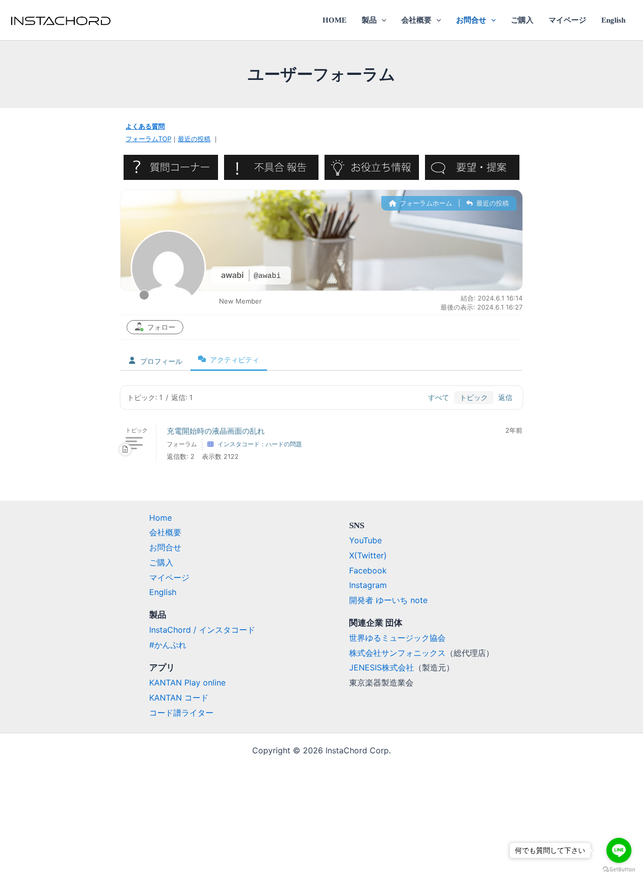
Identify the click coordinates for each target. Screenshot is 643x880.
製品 (369, 20)
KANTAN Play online (187, 682)
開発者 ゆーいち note (388, 600)
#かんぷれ (167, 645)
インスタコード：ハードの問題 (260, 444)
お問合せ (471, 20)
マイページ (567, 20)
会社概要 (416, 20)
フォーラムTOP (148, 139)
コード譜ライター (181, 713)
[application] (381, 20)
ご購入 (522, 20)
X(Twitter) (368, 555)
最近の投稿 (194, 139)
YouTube (365, 540)
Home (160, 518)
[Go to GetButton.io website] (619, 869)
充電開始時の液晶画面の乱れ (216, 431)
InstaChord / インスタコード (202, 630)
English (613, 20)
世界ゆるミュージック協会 (397, 638)
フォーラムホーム (425, 203)
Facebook (368, 570)
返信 (505, 397)
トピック (474, 397)
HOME (335, 20)
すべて (438, 397)
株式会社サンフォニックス (397, 653)
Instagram (368, 585)
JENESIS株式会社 (381, 667)
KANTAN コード (178, 698)
